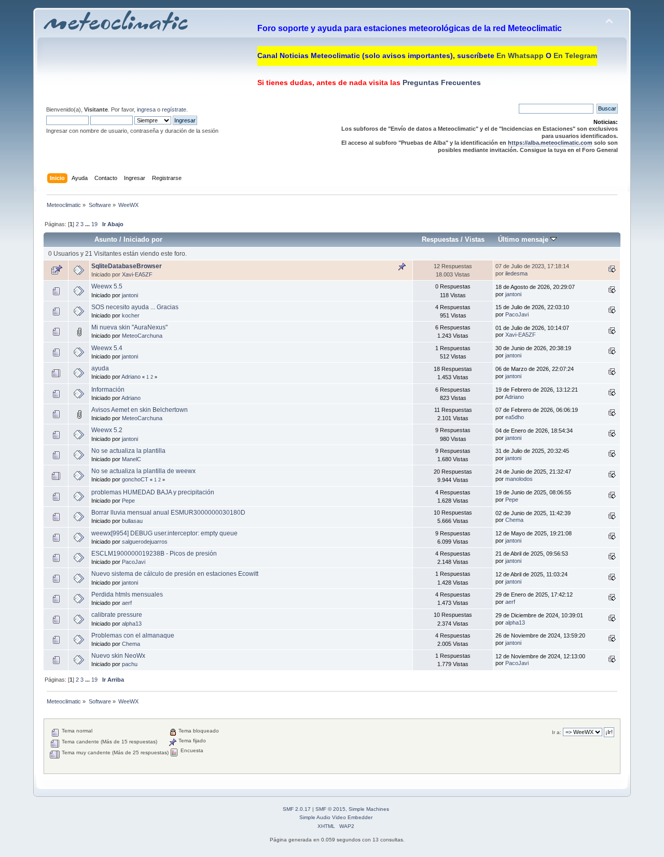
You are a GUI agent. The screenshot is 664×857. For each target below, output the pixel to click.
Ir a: (556, 732)
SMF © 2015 (330, 809)
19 (94, 224)
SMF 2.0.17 (297, 809)
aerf (127, 603)
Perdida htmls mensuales (127, 594)
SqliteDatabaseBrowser (126, 266)
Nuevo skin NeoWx (118, 655)
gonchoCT (135, 479)
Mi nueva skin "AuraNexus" (129, 327)
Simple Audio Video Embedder (335, 817)
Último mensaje (524, 239)
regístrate (174, 109)
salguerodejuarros (145, 541)
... (88, 224)
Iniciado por (142, 239)
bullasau (132, 521)
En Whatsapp (520, 55)
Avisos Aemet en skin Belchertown (139, 409)
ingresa (146, 109)
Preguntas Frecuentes (440, 82)
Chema (514, 520)
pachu (129, 664)
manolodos (519, 479)
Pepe (128, 500)
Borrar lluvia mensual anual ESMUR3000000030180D (168, 512)
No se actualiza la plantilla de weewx (143, 471)
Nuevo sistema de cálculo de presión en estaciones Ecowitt (174, 573)
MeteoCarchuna (142, 336)
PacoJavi (517, 314)
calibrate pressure (116, 614)
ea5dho (514, 417)
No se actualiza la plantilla (128, 450)
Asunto (105, 239)
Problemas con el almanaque (132, 635)
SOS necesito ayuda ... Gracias (134, 307)
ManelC (131, 459)
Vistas (475, 239)
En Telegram (575, 55)
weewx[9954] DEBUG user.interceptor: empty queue (164, 533)
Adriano (131, 377)
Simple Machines (369, 809)
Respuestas (440, 239)
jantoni (130, 295)
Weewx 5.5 (106, 286)
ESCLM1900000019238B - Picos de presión (154, 553)
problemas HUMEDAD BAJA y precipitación (152, 492)
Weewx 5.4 (106, 348)
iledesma (516, 273)
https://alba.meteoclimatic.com (550, 143)
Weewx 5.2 (106, 430)
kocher (131, 315)
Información (108, 389)
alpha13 (132, 623)
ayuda (100, 368)
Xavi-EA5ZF (137, 274)
